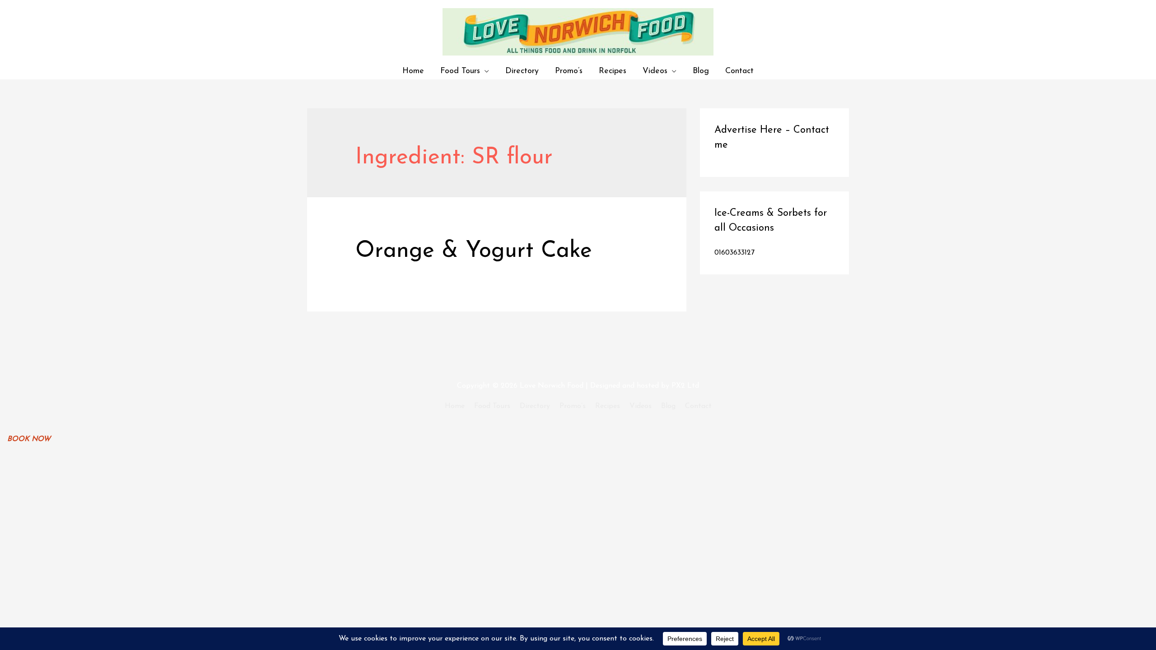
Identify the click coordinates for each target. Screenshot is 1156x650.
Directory (522, 71)
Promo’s (569, 71)
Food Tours (460, 71)
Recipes (612, 71)
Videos (655, 71)
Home (413, 71)
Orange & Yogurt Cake (473, 251)
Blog (701, 71)
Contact (739, 71)
